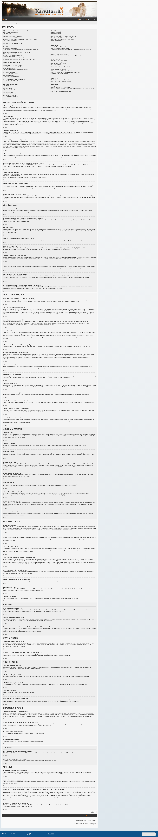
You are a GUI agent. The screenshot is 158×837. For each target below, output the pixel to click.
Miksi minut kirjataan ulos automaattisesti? (14, 42)
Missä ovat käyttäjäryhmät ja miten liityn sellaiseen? (64, 36)
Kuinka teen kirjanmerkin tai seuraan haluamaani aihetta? (65, 72)
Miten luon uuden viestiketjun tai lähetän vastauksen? (16, 64)
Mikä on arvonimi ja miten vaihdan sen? (13, 58)
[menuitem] (91, 816)
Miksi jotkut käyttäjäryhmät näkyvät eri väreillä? (63, 39)
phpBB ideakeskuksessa (68, 781)
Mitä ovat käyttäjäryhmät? (57, 35)
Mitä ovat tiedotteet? (8, 92)
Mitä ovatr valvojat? (56, 33)
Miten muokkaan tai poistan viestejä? (12, 65)
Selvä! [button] (149, 834)
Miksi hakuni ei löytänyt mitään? (59, 62)
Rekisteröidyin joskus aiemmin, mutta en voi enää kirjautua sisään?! (20, 39)
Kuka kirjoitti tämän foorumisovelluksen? (61, 86)
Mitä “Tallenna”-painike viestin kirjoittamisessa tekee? (16, 78)
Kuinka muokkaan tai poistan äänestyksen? (14, 71)
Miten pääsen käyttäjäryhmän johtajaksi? (61, 38)
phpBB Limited (64, 772)
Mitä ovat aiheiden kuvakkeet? (10, 96)
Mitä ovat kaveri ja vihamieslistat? (59, 54)
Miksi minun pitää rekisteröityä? (11, 32)
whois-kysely (25, 792)
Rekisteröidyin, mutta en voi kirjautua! (12, 36)
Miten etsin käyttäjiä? (56, 64)
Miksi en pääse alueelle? (9, 72)
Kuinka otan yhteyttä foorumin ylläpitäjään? (62, 91)
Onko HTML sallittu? (8, 87)
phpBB (62, 249)
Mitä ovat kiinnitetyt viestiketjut (10, 94)
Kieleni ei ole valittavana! (9, 53)
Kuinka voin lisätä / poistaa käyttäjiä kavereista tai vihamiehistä (67, 55)
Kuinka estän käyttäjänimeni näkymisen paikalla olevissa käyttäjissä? (21, 49)
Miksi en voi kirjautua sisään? (10, 38)
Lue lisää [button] (51, 834)
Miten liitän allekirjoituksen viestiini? (12, 67)
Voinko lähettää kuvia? (9, 89)
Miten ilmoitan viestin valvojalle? (11, 76)
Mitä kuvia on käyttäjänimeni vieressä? (13, 55)
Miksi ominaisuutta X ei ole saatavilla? (60, 87)
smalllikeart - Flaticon (91, 820)
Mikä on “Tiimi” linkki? (56, 42)
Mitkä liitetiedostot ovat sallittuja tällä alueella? (62, 80)
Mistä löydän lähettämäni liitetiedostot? (61, 81)
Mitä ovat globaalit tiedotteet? (10, 91)
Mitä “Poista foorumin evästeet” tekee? (12, 43)
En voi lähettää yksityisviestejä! (58, 46)
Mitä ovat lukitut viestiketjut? (10, 95)
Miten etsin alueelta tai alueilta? (59, 60)
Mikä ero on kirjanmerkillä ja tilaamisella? (61, 71)
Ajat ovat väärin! (7, 51)
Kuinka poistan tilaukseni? (57, 75)
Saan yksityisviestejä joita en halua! (60, 48)
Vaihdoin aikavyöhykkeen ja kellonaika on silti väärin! (16, 52)
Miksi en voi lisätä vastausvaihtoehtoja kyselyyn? (15, 69)
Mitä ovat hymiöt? (7, 88)
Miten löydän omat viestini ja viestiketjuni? (61, 66)
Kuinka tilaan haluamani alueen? (59, 73)
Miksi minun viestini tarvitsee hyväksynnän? (14, 79)
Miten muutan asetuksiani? (10, 48)
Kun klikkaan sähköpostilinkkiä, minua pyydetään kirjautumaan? (19, 59)
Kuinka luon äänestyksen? (9, 68)
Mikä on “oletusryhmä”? (56, 40)
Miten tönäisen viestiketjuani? (10, 81)
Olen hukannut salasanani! (10, 40)
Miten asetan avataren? (9, 56)
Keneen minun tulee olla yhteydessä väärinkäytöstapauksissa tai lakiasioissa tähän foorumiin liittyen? (72, 89)
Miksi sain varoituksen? (9, 75)
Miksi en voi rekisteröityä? (9, 35)
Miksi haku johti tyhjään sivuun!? (59, 63)
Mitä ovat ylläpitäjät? (56, 32)
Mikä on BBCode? (7, 85)
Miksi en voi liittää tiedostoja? (10, 74)
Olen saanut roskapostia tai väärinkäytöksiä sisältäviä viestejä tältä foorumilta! (71, 49)
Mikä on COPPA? (7, 33)
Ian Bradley (93, 819)
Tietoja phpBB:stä (46, 774)
